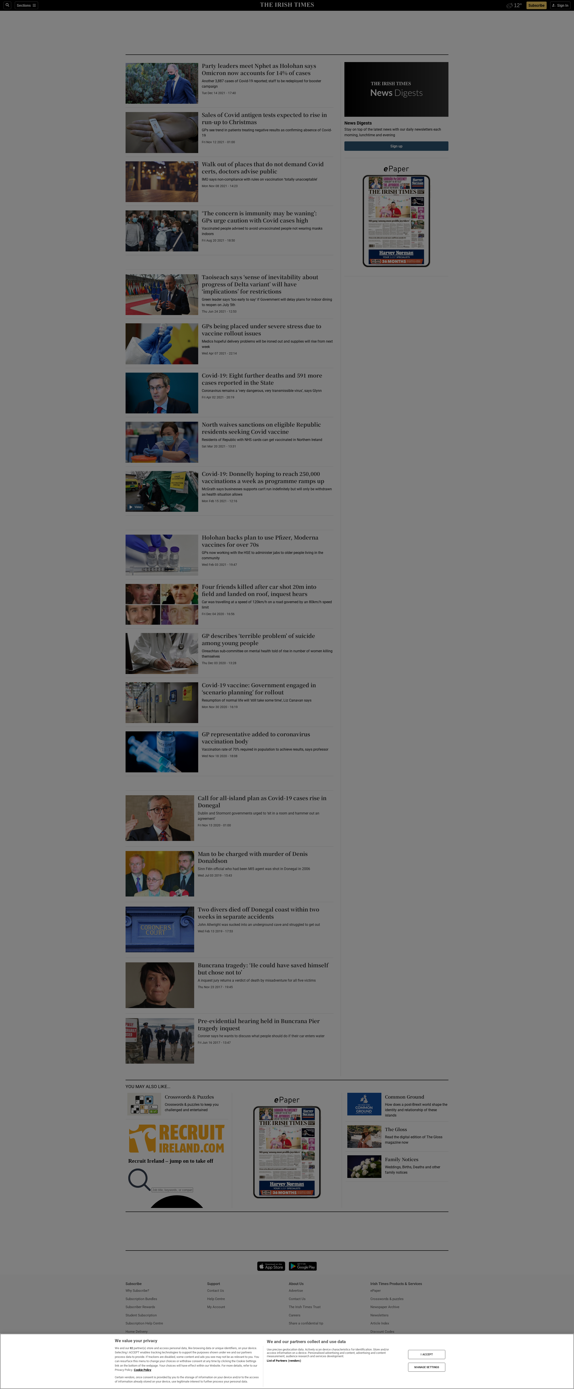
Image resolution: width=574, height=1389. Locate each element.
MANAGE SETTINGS (426, 1367)
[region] (287, 1361)
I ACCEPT (427, 1354)
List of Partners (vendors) (284, 1360)
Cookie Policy (142, 1370)
